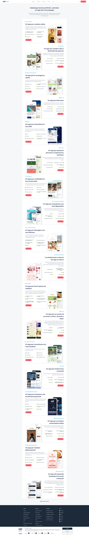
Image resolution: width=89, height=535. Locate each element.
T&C (24, 521)
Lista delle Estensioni (38, 516)
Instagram (62, 512)
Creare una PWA (37, 514)
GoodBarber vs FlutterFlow (50, 514)
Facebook (62, 510)
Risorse (49, 1)
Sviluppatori (37, 523)
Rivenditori (43, 1)
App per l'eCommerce (38, 510)
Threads (62, 519)
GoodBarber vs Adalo (49, 510)
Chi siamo (24, 510)
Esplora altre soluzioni (44, 501)
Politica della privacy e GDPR (27, 523)
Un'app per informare (56, 100)
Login (78, 1)
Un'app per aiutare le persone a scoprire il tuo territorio (55, 152)
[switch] (36, 533)
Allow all (67, 528)
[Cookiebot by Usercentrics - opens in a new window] (20, 533)
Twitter (62, 514)
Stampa (24, 519)
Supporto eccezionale (26, 512)
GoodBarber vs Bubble (49, 512)
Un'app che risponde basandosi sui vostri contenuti (56, 476)
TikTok (61, 521)
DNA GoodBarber (26, 514)
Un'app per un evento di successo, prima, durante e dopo (53, 316)
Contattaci (25, 525)
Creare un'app (37, 512)
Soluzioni (38, 1)
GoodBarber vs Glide (49, 516)
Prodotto (33, 1)
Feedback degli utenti (38, 521)
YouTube (62, 516)
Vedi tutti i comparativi (49, 519)
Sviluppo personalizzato (38, 525)
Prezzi (53, 1)
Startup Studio (25, 516)
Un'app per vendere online (35, 24)
